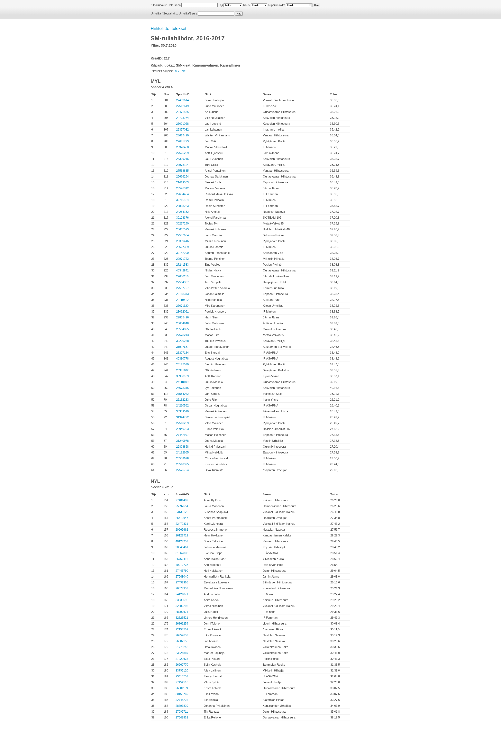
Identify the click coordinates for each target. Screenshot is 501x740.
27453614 (182, 100)
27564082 (182, 393)
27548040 (182, 576)
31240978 (182, 440)
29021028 (182, 123)
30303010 (182, 411)
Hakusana (174, 5)
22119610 (182, 299)
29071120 (182, 305)
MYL (178, 71)
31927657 (182, 346)
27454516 (182, 682)
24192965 (182, 452)
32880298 (182, 606)
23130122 (182, 512)
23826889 (182, 652)
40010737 (182, 564)
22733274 (182, 117)
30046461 (182, 547)
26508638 (182, 458)
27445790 (182, 570)
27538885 (182, 170)
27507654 (182, 235)
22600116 (182, 276)
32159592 (182, 629)
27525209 (182, 153)
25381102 (182, 370)
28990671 (182, 611)
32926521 (182, 617)
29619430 (182, 135)
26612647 (182, 517)
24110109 (182, 382)
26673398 (182, 588)
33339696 (182, 600)
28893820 (182, 705)
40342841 (182, 270)
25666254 (182, 176)
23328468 (182, 147)
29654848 (182, 323)
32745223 (182, 699)
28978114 (182, 164)
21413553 (182, 182)
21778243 (182, 647)
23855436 (182, 317)
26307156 (182, 641)
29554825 (182, 329)
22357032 (182, 129)
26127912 (182, 535)
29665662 (182, 529)
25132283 (182, 399)
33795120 (182, 670)
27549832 (182, 717)
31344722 (182, 417)
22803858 (182, 446)
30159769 (182, 694)
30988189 (182, 376)
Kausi (246, 5)
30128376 (182, 217)
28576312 (182, 188)
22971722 (182, 258)
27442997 (182, 434)
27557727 (182, 288)
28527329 (182, 247)
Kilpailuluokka (276, 5)
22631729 (182, 141)
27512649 (182, 106)
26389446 (182, 241)
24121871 (182, 594)
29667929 (182, 229)
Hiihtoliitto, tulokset (168, 28)
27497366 (182, 582)
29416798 (182, 676)
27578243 (182, 335)
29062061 (182, 311)
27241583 (182, 264)
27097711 (182, 711)
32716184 (182, 200)
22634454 (182, 194)
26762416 (182, 559)
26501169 (182, 688)
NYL (184, 71)
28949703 (182, 429)
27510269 (182, 423)
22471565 (182, 112)
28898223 (182, 205)
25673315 (182, 387)
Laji (220, 5)
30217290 (182, 223)
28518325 (182, 464)
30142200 (182, 252)
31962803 (182, 553)
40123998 (182, 541)
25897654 (182, 506)
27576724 (182, 470)
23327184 (182, 352)
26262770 (182, 664)
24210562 (182, 405)
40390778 (182, 358)
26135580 (182, 364)
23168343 (182, 294)
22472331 (182, 523)
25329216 (182, 158)
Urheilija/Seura (188, 13)
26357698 (182, 635)
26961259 (182, 623)
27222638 (182, 658)
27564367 (182, 282)
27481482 (182, 500)
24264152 (182, 211)
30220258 (182, 341)
